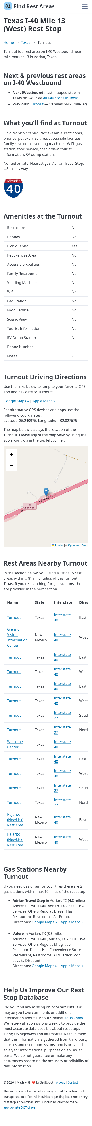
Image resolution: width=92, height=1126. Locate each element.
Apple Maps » (44, 400)
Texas (25, 42)
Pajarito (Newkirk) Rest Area (15, 819)
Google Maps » (16, 400)
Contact (73, 1082)
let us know (73, 1017)
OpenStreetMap (77, 545)
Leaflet (58, 545)
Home (9, 42)
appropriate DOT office (19, 1107)
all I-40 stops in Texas (61, 97)
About (60, 1082)
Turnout (37, 104)
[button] (46, 492)
